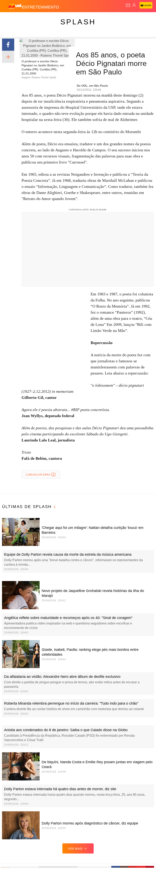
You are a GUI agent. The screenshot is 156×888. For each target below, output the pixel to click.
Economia (106, 18)
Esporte (137, 18)
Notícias (57, 18)
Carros (89, 18)
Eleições (40, 18)
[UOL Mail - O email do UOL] (128, 5)
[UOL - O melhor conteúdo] (15, 6)
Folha (122, 18)
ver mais (75, 848)
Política (73, 18)
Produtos (9, 18)
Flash (25, 18)
